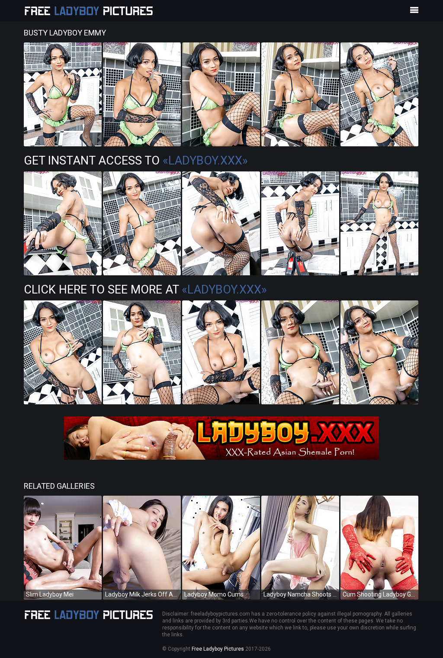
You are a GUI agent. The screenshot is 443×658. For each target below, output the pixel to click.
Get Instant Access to (136, 161)
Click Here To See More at (145, 290)
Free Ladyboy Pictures (218, 649)
